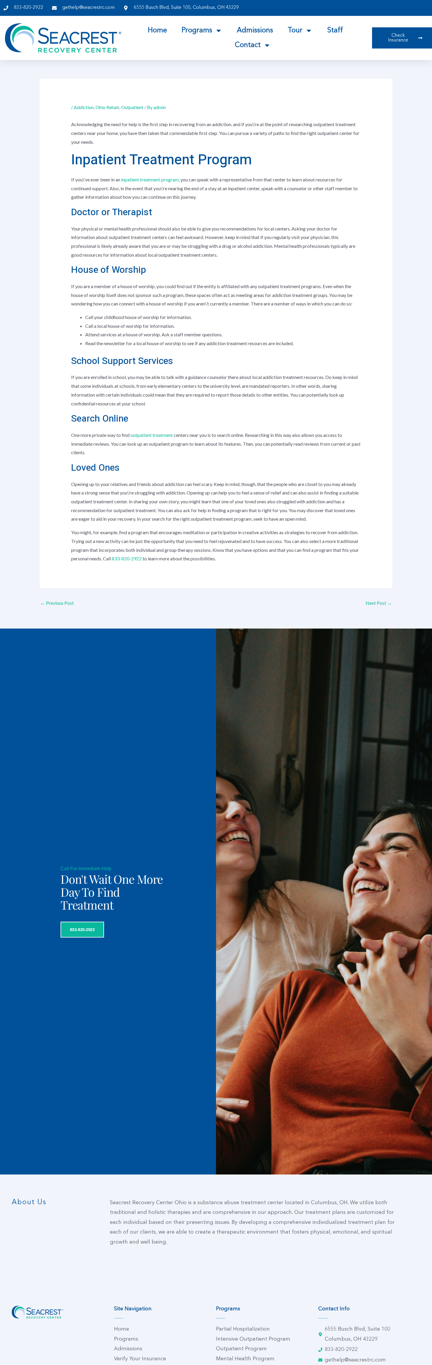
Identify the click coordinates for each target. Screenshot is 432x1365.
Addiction (84, 107)
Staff (335, 30)
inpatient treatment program (150, 179)
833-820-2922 (127, 558)
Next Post (379, 603)
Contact (248, 45)
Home (157, 30)
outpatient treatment (151, 435)
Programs (197, 30)
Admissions (255, 30)
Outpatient (132, 107)
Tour (295, 30)
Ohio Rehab (107, 107)
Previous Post (57, 603)
